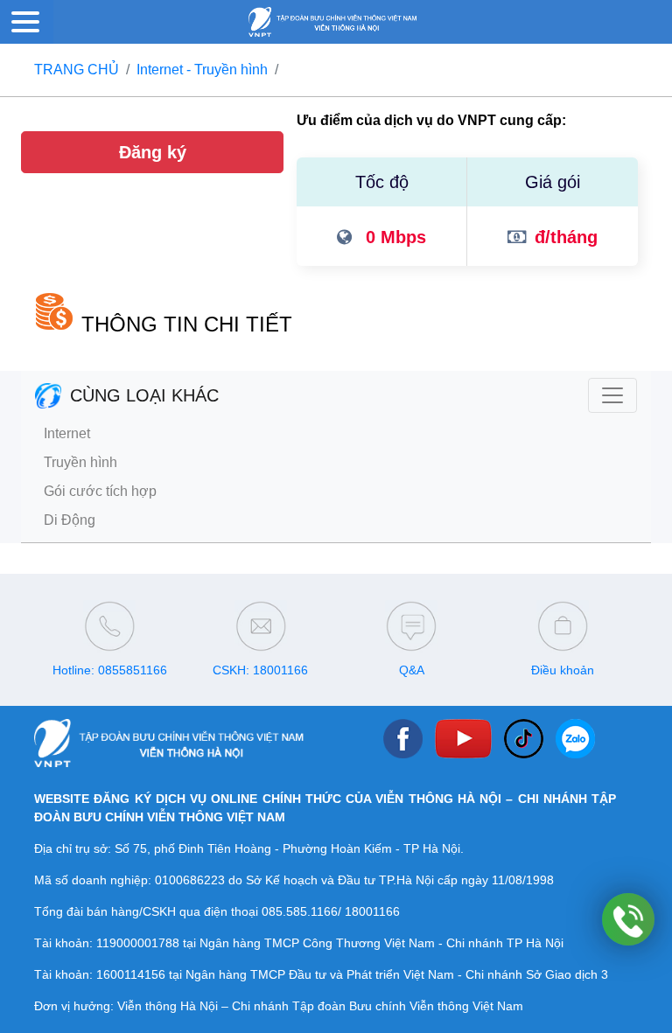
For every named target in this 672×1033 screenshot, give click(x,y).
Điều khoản (562, 670)
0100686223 (190, 880)
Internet (67, 433)
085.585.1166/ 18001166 (331, 911)
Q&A (411, 670)
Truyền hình (80, 462)
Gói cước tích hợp (100, 491)
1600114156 (130, 974)
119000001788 (137, 943)
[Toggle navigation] (612, 395)
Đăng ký (152, 152)
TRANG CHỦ (76, 69)
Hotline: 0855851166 (109, 670)
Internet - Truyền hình (202, 69)
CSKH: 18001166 (260, 670)
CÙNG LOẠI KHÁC (144, 395)
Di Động (69, 520)
